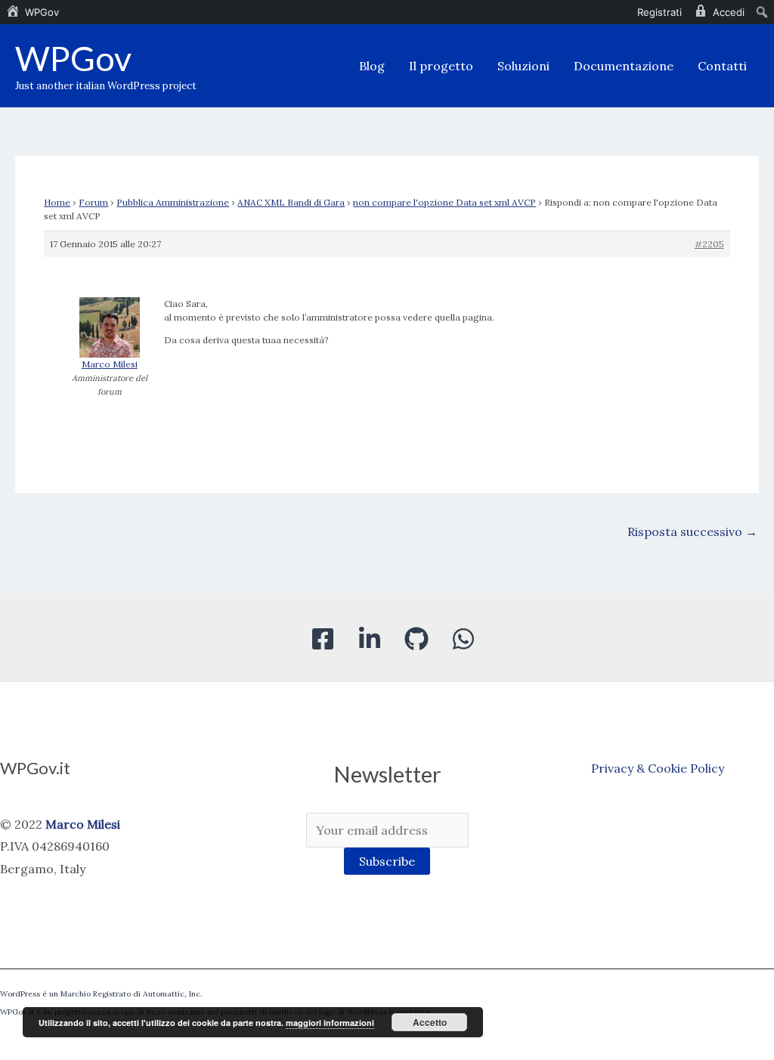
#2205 (709, 244)
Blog (372, 65)
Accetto (430, 1022)
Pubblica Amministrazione (172, 202)
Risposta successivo (692, 531)
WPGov (73, 58)
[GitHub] (416, 639)
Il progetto (441, 65)
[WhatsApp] (463, 639)
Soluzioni (523, 65)
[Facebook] (323, 639)
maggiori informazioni (330, 1022)
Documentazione (623, 65)
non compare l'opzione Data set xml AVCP (444, 202)
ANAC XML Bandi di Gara (291, 202)
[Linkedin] (370, 639)
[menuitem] (32, 12)
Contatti (722, 65)
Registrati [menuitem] (659, 12)
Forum (93, 202)
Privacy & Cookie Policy (657, 768)
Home (57, 202)
